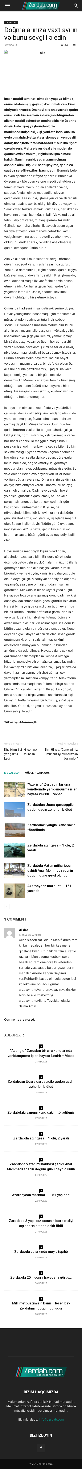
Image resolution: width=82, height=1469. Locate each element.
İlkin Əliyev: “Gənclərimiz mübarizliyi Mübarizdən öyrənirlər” (61, 754)
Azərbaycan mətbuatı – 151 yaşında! (41, 1195)
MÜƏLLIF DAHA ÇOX (37, 772)
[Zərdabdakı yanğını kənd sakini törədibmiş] (14, 830)
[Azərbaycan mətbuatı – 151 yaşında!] (14, 891)
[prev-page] (6, 906)
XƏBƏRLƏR (11, 22)
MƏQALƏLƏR (12, 772)
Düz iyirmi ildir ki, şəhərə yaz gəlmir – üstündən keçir (20, 754)
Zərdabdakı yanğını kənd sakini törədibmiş (41, 1112)
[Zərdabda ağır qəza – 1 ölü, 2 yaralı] (14, 850)
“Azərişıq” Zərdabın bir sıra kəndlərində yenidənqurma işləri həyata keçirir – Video (52, 789)
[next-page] (13, 906)
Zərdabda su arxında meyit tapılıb (41, 1251)
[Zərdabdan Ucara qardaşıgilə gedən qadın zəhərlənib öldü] (14, 809)
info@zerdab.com (51, 1419)
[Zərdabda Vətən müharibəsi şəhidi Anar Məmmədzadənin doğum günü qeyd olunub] (14, 870)
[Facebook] (41, 1448)
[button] (7, 5)
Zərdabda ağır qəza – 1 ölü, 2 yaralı (41, 1138)
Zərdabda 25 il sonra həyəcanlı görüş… (41, 1277)
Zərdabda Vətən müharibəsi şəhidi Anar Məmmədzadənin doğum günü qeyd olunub (50, 870)
